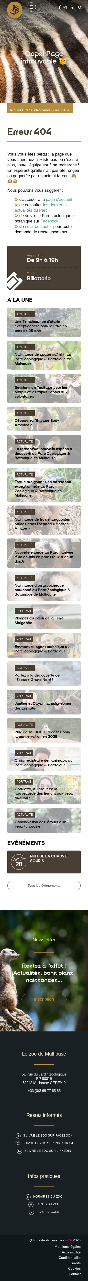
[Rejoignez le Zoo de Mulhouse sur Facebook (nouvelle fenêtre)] (60, 7)
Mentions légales (68, 1247)
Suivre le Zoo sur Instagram (47, 1143)
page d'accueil (59, 199)
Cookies (74, 1268)
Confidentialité (70, 1258)
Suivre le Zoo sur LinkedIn (47, 1151)
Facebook (49, 221)
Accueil (15, 110)
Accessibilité (71, 1252)
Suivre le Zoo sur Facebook (47, 1135)
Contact (75, 1274)
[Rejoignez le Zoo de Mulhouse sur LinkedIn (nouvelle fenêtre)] (71, 7)
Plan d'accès (47, 1212)
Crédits (75, 1263)
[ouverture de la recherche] (79, 7)
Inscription (44, 999)
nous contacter (38, 226)
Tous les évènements (44, 885)
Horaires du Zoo (48, 1196)
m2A (68, 1240)
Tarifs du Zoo (48, 1204)
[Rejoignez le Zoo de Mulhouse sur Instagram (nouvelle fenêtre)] (65, 7)
